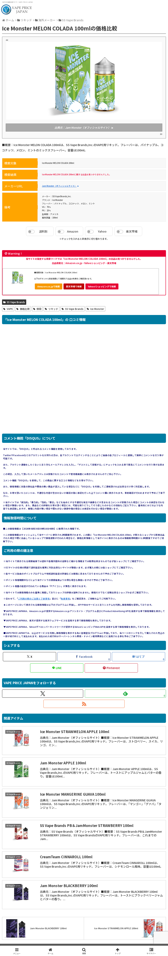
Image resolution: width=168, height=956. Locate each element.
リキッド (53, 308)
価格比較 (25, 308)
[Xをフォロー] (42, 693)
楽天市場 (131, 231)
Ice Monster (97, 308)
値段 (38, 308)
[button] (155, 712)
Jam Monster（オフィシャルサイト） (59, 185)
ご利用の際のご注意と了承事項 (34, 598)
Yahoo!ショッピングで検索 (102, 286)
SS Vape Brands (16, 302)
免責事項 (65, 598)
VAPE (10, 308)
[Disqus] (84, 381)
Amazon (72, 231)
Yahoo (102, 231)
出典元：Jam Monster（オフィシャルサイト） (82, 127)
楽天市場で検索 (74, 286)
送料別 (43, 231)
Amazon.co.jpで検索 (48, 286)
